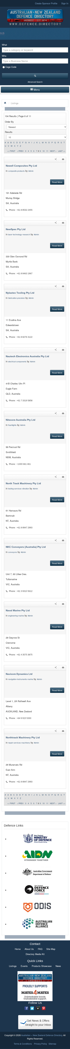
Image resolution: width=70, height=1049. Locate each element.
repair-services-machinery (19, 742)
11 (47, 151)
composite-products (16, 170)
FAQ (40, 949)
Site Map (50, 949)
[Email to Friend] (63, 159)
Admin (31, 170)
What (4, 44)
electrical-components (17, 361)
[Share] (56, 159)
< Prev (20, 151)
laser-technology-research (19, 234)
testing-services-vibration (18, 488)
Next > (53, 151)
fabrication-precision (16, 298)
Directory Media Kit (35, 954)
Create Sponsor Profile (46, 3)
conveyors (12, 552)
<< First (11, 151)
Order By (9, 121)
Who (4, 55)
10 (43, 151)
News (58, 966)
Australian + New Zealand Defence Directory (41, 1035)
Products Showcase (41, 966)
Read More (57, 182)
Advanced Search (35, 81)
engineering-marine (16, 615)
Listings (13, 966)
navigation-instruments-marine (20, 679)
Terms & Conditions (23, 1043)
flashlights (12, 425)
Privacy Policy (40, 1043)
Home (18, 949)
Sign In (64, 3)
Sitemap (52, 1043)
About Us (29, 949)
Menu (37, 89)
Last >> (61, 151)
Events (24, 966)
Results (8, 132)
